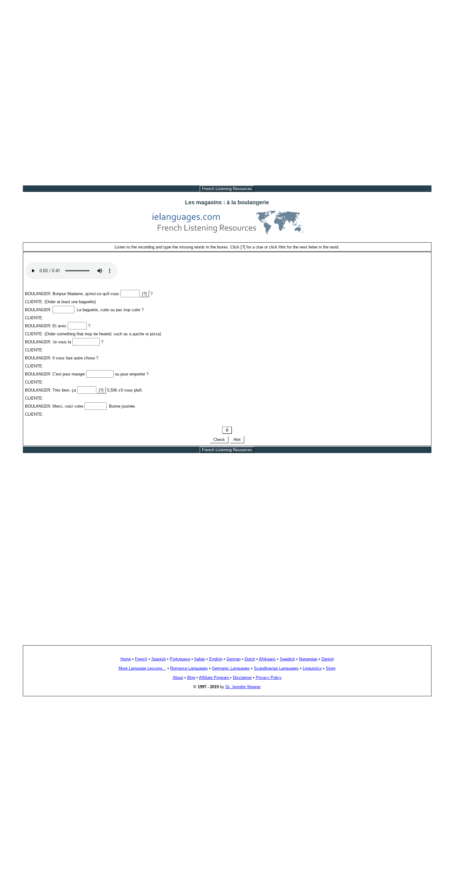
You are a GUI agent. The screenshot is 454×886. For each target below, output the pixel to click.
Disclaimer (242, 677)
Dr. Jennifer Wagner (243, 687)
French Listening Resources (227, 188)
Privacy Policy (269, 677)
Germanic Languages (231, 668)
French (141, 659)
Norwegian (308, 659)
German (233, 659)
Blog (191, 677)
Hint (237, 439)
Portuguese (180, 659)
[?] (144, 293)
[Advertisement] (227, 45)
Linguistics (312, 668)
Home (125, 659)
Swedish (287, 659)
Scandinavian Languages (276, 668)
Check (219, 439)
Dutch (250, 659)
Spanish (158, 659)
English (215, 659)
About (178, 677)
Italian (199, 659)
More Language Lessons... (142, 668)
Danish (328, 659)
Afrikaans (267, 659)
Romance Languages (189, 668)
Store (330, 668)
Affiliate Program (214, 677)
